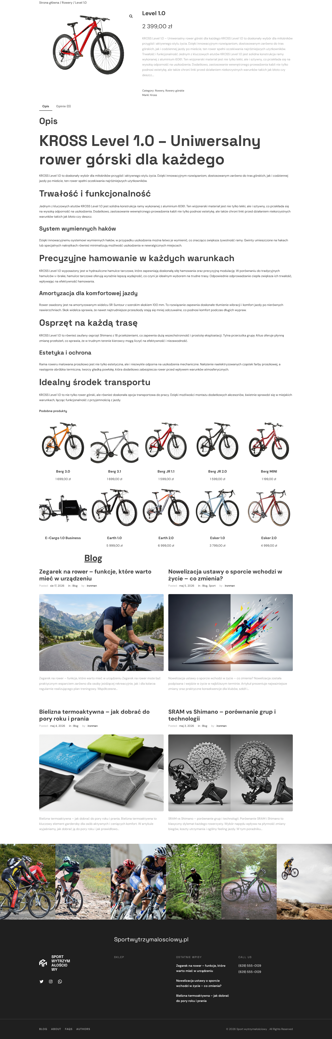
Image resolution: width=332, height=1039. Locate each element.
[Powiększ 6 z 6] (327, 849)
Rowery (67, 3)
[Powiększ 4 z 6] (216, 849)
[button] (131, 16)
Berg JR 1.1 (166, 471)
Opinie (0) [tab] (63, 106)
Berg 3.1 (114, 471)
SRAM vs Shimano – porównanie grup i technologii (222, 715)
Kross (153, 95)
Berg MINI (269, 471)
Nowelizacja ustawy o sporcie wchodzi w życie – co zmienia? (225, 575)
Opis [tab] (45, 106)
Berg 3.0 (63, 471)
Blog (93, 558)
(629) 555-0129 (249, 966)
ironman (92, 585)
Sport (212, 585)
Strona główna (49, 3)
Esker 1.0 (217, 538)
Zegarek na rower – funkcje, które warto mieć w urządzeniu (95, 575)
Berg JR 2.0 (217, 471)
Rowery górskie (174, 90)
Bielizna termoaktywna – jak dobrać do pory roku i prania (94, 715)
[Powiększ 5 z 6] (272, 849)
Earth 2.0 (166, 538)
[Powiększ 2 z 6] (106, 849)
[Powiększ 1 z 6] (50, 849)
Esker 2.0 (269, 538)
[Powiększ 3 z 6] (161, 849)
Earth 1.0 (114, 538)
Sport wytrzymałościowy (60, 963)
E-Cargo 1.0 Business (63, 538)
